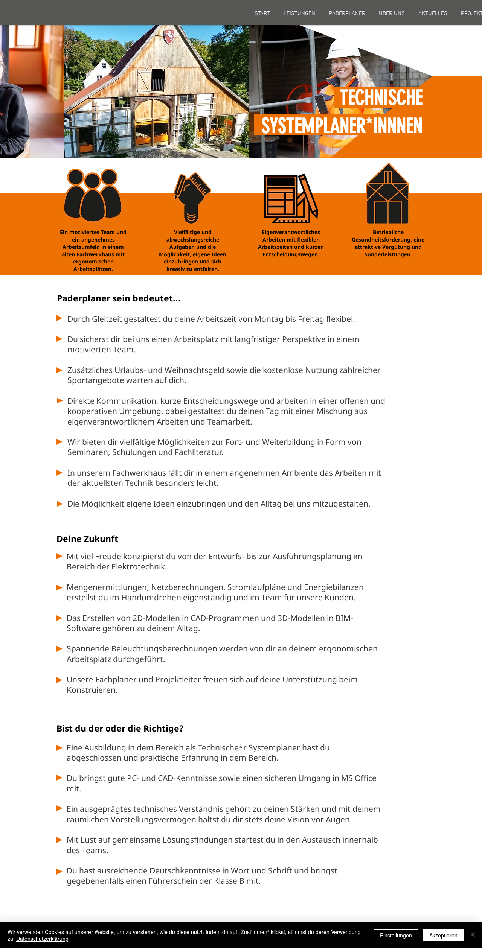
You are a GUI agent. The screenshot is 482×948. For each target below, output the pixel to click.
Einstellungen (396, 935)
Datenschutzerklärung (42, 938)
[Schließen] (472, 935)
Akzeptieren (443, 935)
